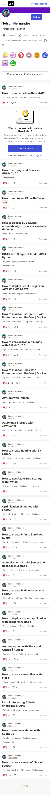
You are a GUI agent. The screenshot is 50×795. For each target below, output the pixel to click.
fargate (19, 233)
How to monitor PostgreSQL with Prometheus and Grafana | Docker (24, 315)
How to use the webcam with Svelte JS (21, 732)
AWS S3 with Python (15, 398)
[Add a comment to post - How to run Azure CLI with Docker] (14, 207)
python (23, 97)
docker (6, 321)
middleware (17, 598)
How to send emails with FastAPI (23, 93)
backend (25, 514)
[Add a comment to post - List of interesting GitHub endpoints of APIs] (14, 715)
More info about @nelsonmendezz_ (25, 74)
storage (37, 486)
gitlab (6, 349)
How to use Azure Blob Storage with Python (22, 480)
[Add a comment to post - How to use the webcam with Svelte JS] (14, 747)
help (5, 202)
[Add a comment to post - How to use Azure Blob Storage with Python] (14, 491)
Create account (39, 3)
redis (38, 377)
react (12, 293)
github (22, 654)
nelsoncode (34, 97)
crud (31, 261)
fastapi (6, 97)
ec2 (27, 233)
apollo (6, 570)
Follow (36, 17)
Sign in (38, 155)
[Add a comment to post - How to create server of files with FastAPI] (15, 775)
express (23, 570)
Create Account (25, 148)
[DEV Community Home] (10, 3)
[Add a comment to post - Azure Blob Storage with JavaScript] (14, 435)
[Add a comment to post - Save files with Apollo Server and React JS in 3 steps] (14, 575)
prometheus (17, 321)
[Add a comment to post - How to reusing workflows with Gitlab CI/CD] (14, 183)
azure (6, 430)
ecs (5, 233)
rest (25, 710)
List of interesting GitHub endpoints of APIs (18, 704)
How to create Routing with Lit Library (21, 452)
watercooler (8, 178)
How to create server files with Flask (22, 676)
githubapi (16, 710)
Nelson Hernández (15, 86)
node (38, 430)
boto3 (22, 402)
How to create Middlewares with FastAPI (23, 592)
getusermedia (29, 738)
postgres (39, 321)
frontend (27, 542)
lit (4, 458)
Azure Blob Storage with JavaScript (17, 424)
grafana (29, 321)
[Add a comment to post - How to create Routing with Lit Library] (15, 463)
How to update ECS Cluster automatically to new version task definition (24, 226)
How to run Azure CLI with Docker (24, 198)
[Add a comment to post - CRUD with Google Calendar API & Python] (15, 271)
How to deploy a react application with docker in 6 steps (24, 620)
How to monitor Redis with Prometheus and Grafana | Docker (24, 371)
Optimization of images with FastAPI (20, 508)
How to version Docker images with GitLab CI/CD (22, 343)
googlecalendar (19, 261)
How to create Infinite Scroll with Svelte (23, 536)
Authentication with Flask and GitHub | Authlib (21, 648)
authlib (6, 654)
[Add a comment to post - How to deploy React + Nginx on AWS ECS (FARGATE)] (15, 299)
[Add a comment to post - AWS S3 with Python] (15, 407)
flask (14, 654)
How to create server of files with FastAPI (23, 764)
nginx (20, 293)
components (25, 458)
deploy (31, 626)
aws (11, 233)
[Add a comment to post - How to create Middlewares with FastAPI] (15, 603)
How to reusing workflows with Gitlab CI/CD (22, 172)
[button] (5, 55)
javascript (29, 430)
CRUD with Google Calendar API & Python (24, 255)
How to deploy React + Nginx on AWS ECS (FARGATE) (23, 287)
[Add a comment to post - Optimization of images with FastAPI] (15, 519)
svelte (6, 542)
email (14, 97)
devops (24, 349)
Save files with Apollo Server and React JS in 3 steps (23, 564)
